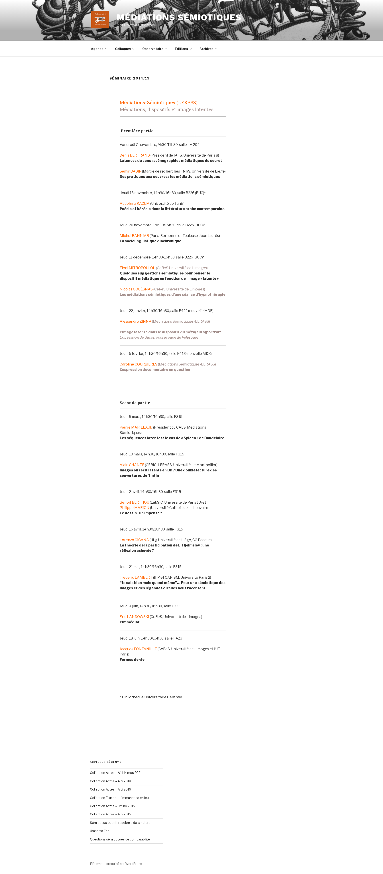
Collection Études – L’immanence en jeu (119, 798)
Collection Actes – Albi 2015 (110, 814)
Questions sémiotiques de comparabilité (120, 839)
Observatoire (152, 49)
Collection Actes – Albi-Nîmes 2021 (116, 773)
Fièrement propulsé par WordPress (116, 864)
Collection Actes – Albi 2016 (110, 789)
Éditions (181, 49)
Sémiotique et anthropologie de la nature (120, 822)
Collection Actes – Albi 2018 (110, 781)
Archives (206, 49)
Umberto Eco (99, 831)
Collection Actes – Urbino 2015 (112, 806)
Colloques (123, 49)
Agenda (97, 49)
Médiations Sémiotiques (179, 17)
